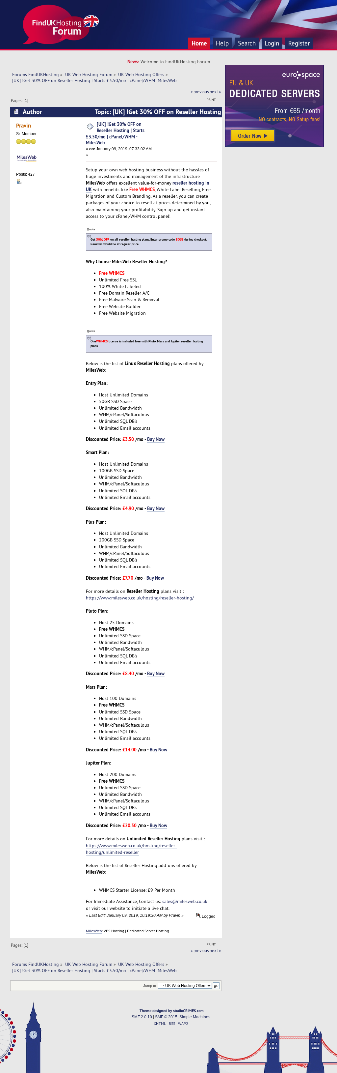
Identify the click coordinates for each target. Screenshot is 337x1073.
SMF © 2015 (166, 1017)
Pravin (23, 125)
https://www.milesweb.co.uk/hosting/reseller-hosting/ (140, 598)
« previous (200, 91)
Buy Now (156, 439)
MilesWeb (94, 930)
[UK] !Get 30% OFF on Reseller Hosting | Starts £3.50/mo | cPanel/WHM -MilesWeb (115, 133)
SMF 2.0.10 (142, 1017)
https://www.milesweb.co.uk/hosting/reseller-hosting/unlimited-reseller (131, 849)
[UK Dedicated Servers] (274, 146)
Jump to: (150, 986)
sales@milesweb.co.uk (184, 901)
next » (215, 91)
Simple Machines (194, 1017)
